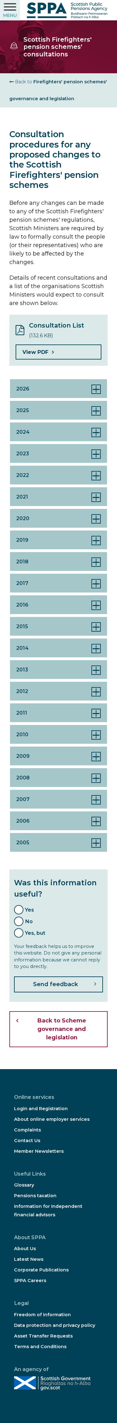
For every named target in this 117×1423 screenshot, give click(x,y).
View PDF (35, 352)
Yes (29, 910)
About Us (25, 1248)
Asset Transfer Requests (43, 1336)
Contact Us (27, 1140)
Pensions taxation (35, 1195)
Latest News (28, 1259)
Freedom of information (42, 1314)
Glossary (24, 1185)
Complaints (27, 1130)
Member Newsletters (39, 1151)
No (29, 921)
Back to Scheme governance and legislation (61, 1029)
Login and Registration (41, 1108)
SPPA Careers (30, 1280)
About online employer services (52, 1119)
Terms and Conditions (40, 1346)
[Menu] (10, 10)
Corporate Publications (41, 1270)
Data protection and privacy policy (54, 1325)
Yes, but (35, 933)
